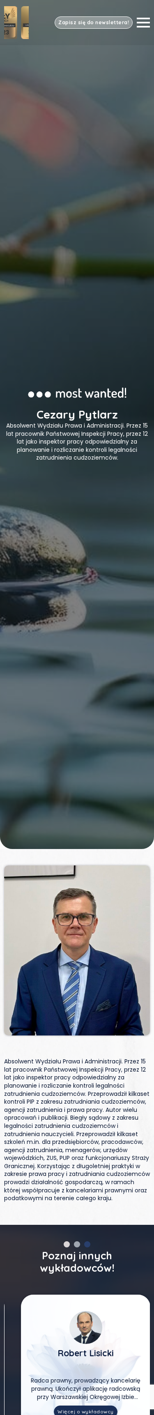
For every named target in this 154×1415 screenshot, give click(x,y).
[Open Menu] (143, 22)
